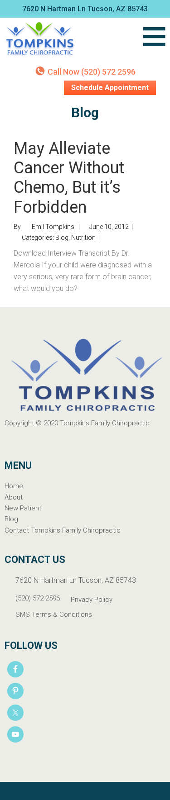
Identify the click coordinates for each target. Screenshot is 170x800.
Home (14, 486)
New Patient (23, 508)
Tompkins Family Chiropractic (70, 40)
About (14, 497)
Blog (61, 237)
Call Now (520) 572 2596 (92, 71)
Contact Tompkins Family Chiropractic (63, 530)
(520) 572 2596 (37, 598)
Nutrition (83, 237)
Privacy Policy (91, 599)
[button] (153, 40)
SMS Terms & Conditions (53, 614)
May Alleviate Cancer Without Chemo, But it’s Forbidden (69, 178)
